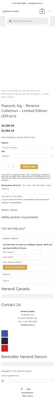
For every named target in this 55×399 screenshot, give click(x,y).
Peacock (10, 94)
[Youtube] (4, 348)
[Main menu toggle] (49, 11)
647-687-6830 (11, 178)
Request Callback (15, 267)
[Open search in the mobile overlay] (27, 21)
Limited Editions (29, 199)
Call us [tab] (6, 280)
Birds (33, 91)
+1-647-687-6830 (18, 3)
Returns (14, 210)
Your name (8, 252)
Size (3, 151)
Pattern (4, 142)
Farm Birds (19, 199)
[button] (27, 296)
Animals (26, 91)
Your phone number (13, 262)
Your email (8, 257)
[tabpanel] (27, 256)
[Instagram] (4, 341)
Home (3, 91)
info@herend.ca (35, 3)
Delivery (5, 210)
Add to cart (29, 166)
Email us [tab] (6, 274)
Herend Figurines (14, 91)
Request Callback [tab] (10, 238)
